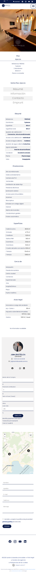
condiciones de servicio (17, 571)
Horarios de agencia (19, 560)
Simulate (18, 415)
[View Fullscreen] (5, 440)
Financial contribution (9, 387)
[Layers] (30, 435)
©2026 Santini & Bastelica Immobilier (13, 558)
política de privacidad (30, 569)
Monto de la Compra (9, 377)
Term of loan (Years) (9, 396)
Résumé (18, 89)
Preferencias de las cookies (19, 563)
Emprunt (18, 102)
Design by (20, 565)
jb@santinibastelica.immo (19, 361)
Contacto (18, 98)
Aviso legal (30, 557)
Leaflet (31, 473)
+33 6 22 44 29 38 (19, 359)
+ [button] (4, 434)
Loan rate (5, 406)
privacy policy (8, 522)
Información (18, 93)
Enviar (6, 526)
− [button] (4, 437)
